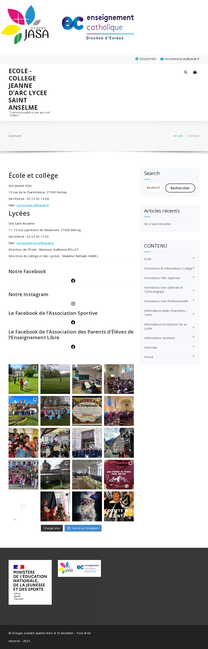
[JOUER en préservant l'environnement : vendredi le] (55, 379)
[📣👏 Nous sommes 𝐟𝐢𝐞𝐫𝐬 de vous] (87, 411)
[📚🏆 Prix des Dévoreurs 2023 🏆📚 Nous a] (55, 506)
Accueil (178, 136)
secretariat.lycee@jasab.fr (35, 243)
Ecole (148, 259)
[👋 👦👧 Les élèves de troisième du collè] (23, 411)
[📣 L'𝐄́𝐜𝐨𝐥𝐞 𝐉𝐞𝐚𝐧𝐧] (23, 379)
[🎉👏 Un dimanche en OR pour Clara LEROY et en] (87, 506)
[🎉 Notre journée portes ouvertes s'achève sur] (55, 475)
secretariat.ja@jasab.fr (32, 205)
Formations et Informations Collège (168, 268)
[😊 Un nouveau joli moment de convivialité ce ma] (119, 475)
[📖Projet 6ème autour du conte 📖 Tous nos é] (119, 506)
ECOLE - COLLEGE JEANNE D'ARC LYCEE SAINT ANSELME (28, 89)
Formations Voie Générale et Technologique (163, 290)
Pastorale (150, 347)
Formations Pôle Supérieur (162, 278)
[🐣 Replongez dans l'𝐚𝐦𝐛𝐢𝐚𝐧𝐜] (119, 379)
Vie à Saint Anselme (157, 224)
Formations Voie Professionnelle (166, 301)
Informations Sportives (159, 338)
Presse (148, 357)
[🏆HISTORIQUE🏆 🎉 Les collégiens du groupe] (55, 411)
